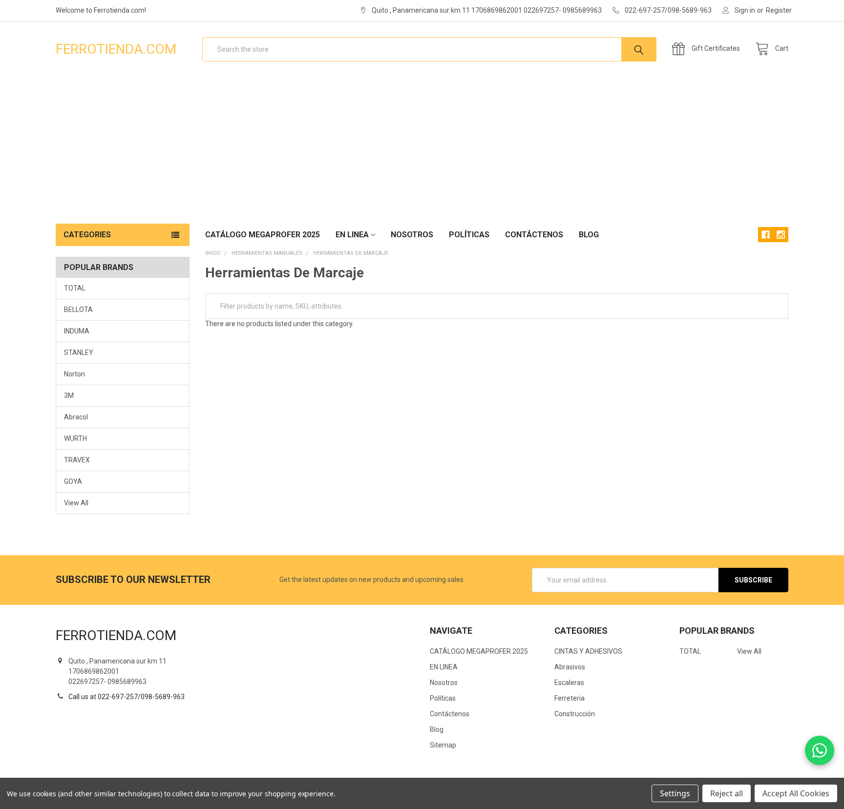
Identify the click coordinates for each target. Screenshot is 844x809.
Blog (589, 234)
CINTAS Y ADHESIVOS (588, 651)
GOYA (73, 481)
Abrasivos (569, 667)
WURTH (75, 438)
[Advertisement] (422, 150)
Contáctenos (534, 234)
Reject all (726, 793)
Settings (675, 793)
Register (779, 10)
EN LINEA (352, 234)
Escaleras (569, 682)
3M (69, 395)
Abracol (76, 417)
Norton (74, 374)
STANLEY (78, 352)
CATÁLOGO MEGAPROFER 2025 (262, 234)
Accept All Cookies (795, 793)
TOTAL (74, 288)
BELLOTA (78, 309)
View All (76, 503)
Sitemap (443, 745)
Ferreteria (569, 698)
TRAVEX (77, 460)
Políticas (469, 234)
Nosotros (412, 234)
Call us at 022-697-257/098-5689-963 (126, 697)
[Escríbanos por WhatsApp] (819, 750)
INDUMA (76, 331)
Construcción (574, 714)
